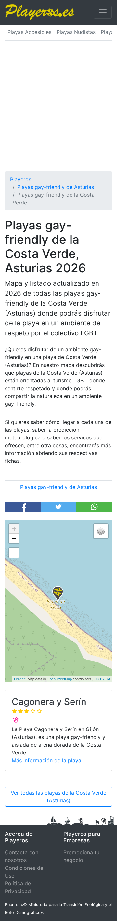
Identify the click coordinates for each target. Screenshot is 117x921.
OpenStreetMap (59, 678)
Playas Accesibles (29, 32)
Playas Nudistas (76, 32)
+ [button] (14, 529)
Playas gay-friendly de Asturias (58, 487)
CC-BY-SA (102, 678)
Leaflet (19, 678)
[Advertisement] (58, 110)
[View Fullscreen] (14, 553)
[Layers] (101, 531)
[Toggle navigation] (103, 12)
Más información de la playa (46, 760)
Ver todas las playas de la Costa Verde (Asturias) (58, 796)
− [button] (14, 538)
